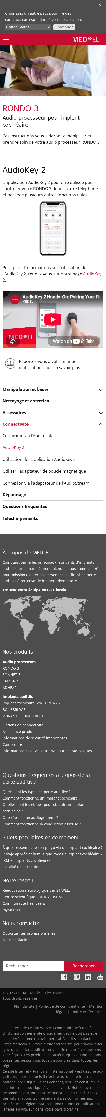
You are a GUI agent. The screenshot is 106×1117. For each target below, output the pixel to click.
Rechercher (84, 966)
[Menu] (6, 39)
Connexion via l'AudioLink (27, 435)
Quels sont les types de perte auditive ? (36, 791)
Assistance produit (19, 731)
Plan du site (24, 1006)
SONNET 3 (11, 674)
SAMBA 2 (10, 681)
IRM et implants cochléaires (26, 860)
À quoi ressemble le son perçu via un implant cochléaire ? (52, 847)
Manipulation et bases (26, 389)
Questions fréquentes (25, 506)
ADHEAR (10, 687)
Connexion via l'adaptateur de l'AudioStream (46, 483)
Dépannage (14, 495)
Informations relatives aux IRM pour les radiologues (47, 750)
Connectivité (16, 424)
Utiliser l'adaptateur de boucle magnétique (44, 471)
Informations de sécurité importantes (35, 737)
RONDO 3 (11, 668)
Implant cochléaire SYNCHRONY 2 (32, 703)
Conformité (12, 744)
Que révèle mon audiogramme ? (30, 817)
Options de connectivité (23, 725)
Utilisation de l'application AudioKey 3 (39, 459)
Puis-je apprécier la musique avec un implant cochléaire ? (52, 853)
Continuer (64, 27)
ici (67, 1087)
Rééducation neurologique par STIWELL (36, 890)
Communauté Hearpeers (24, 903)
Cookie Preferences (86, 1011)
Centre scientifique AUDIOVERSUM (32, 896)
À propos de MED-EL (27, 553)
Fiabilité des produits (21, 866)
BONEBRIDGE (14, 709)
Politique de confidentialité (62, 1006)
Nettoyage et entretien (26, 401)
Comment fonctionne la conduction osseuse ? (42, 823)
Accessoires (14, 412)
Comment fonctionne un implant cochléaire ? (41, 798)
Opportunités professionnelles (29, 933)
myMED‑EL (12, 909)
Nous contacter (16, 939)
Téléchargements (20, 518)
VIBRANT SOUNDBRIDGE (23, 715)
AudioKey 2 (13, 447)
